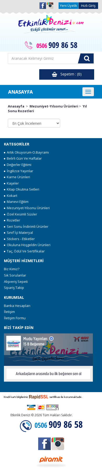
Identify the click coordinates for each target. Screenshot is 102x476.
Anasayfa (16, 106)
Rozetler (12, 220)
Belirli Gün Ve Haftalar (23, 158)
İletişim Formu (15, 318)
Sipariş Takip (14, 287)
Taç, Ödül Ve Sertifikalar (25, 251)
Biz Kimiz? (11, 269)
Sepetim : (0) (69, 74)
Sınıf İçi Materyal (19, 232)
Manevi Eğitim (17, 201)
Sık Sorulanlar (15, 275)
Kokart (11, 195)
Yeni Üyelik (68, 5)
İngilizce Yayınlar (19, 171)
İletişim (9, 311)
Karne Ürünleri (17, 177)
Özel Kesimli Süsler (21, 214)
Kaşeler (12, 183)
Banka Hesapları (17, 305)
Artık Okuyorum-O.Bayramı (27, 152)
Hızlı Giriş (88, 5)
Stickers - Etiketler (20, 238)
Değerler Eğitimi (18, 164)
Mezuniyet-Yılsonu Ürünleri (54, 106)
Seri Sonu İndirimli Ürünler (26, 226)
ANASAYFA (20, 92)
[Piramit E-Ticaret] (51, 461)
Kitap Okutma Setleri (22, 189)
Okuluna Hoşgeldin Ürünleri (27, 244)
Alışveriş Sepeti (16, 281)
